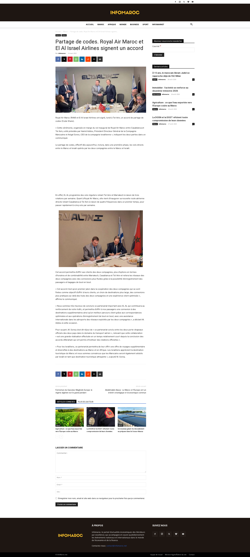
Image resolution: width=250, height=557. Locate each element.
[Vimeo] (188, 2)
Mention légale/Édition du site (175, 554)
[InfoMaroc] (125, 12)
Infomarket (158, 24)
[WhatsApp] (76, 59)
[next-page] (61, 436)
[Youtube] (193, 2)
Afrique (112, 24)
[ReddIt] (88, 59)
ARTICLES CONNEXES (66, 402)
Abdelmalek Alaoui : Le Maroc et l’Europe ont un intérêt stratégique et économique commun (125, 391)
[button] (191, 24)
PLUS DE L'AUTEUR (85, 402)
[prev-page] (57, 436)
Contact (192, 554)
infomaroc (62, 53)
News (64, 35)
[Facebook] (175, 2)
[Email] (94, 59)
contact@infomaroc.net (116, 546)
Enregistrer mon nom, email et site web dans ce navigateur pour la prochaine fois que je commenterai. (101, 498)
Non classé (156, 94)
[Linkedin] (82, 59)
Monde (123, 24)
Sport (145, 24)
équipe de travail (156, 554)
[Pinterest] (70, 59)
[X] (184, 2)
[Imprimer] (100, 59)
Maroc (100, 24)
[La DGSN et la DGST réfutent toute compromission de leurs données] (101, 417)
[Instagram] (180, 2)
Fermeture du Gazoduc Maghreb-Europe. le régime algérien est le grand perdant (73, 391)
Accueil (90, 24)
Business (134, 24)
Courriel (156, 46)
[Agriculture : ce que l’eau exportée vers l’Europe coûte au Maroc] (69, 417)
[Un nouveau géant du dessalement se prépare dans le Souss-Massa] (132, 417)
